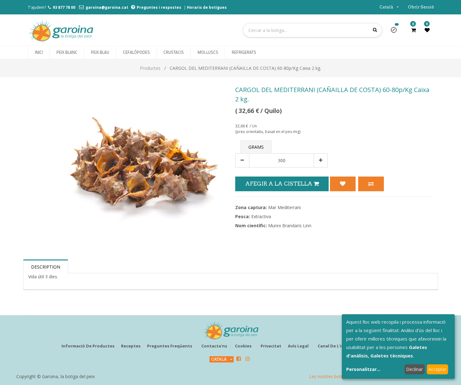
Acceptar (437, 369)
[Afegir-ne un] (321, 160)
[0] (413, 30)
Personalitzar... (363, 369)
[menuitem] (38, 52)
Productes (150, 68)
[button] (396, 32)
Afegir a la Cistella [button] (279, 183)
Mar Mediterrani (284, 207)
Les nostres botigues (330, 376)
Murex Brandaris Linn (289, 225)
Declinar (414, 369)
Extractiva (261, 216)
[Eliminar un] (242, 160)
